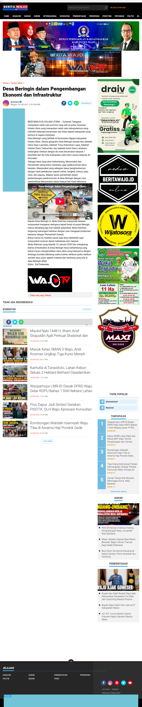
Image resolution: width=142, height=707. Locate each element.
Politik (130, 16)
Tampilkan (86, 309)
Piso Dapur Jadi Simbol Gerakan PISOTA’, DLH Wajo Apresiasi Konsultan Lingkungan (61, 409)
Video (56, 678)
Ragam (32, 678)
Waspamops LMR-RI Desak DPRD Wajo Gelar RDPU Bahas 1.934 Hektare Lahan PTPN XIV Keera (61, 391)
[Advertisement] (118, 373)
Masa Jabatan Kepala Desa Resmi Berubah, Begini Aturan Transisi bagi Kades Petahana (118, 542)
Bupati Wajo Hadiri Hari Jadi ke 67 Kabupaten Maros (118, 606)
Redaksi (115, 689)
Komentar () (86, 103)
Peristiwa (106, 16)
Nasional (110, 408)
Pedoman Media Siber (111, 693)
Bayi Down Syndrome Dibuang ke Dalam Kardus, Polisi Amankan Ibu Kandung (119, 554)
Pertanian (119, 16)
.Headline (16, 16)
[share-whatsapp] (76, 103)
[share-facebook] (63, 103)
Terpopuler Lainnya (118, 492)
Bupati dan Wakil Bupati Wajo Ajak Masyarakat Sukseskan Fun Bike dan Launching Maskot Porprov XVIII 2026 (119, 596)
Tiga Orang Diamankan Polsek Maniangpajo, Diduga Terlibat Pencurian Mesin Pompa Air (122, 467)
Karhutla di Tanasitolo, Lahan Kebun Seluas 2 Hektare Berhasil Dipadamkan (60, 370)
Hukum (37, 16)
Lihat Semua (48, 441)
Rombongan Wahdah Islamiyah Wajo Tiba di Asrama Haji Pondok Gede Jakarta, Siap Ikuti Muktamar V (59, 427)
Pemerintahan (79, 16)
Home (6, 16)
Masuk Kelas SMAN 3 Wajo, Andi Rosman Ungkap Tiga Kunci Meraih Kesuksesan (57, 354)
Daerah (27, 16)
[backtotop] (71, 662)
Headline (7, 675)
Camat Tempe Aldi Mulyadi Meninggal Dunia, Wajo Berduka (120, 481)
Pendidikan (94, 16)
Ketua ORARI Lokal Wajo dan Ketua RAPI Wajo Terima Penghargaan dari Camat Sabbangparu (121, 439)
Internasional (50, 16)
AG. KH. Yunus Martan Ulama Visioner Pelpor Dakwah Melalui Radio (117, 616)
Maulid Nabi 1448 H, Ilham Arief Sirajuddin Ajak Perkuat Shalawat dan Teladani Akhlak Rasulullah (59, 335)
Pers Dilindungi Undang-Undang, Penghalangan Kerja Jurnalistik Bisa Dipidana (118, 530)
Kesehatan (65, 16)
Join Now (106, 689)
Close (7, 696)
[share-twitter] (70, 103)
